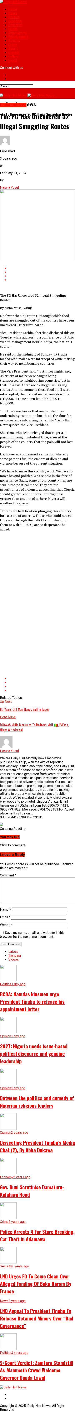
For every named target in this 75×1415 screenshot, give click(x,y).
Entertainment (18, 37)
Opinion (13, 53)
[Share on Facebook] (41, 268)
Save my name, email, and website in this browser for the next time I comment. (32, 935)
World (12, 60)
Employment (17, 33)
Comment (8, 875)
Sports (13, 49)
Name (5, 909)
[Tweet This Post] (41, 272)
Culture (13, 56)
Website (6, 925)
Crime (12, 45)
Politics (14, 17)
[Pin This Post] (41, 276)
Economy (15, 21)
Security (14, 41)
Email (5, 917)
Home (12, 9)
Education (15, 25)
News (12, 13)
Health (13, 29)
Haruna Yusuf (9, 187)
